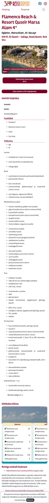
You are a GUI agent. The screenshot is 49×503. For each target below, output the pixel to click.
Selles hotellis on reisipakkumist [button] (24, 91)
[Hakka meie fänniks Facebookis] (40, 4)
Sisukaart (30, 491)
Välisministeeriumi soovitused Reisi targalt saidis (24, 471)
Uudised (37, 491)
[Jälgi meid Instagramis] (44, 4)
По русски (25, 9)
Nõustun (30, 500)
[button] (24, 59)
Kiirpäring (6, 9)
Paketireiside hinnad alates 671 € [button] (24, 80)
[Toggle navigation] (43, 9)
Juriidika (23, 491)
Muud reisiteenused (12, 491)
